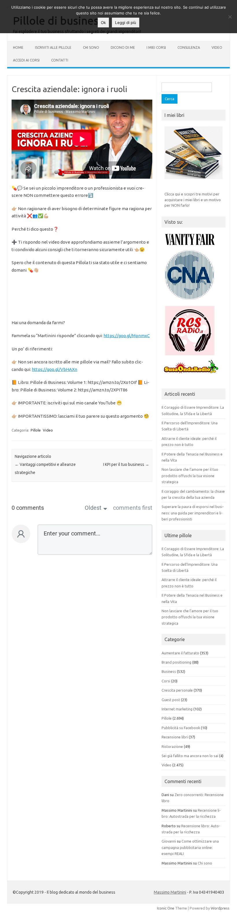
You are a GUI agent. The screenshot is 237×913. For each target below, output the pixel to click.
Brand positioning (176, 662)
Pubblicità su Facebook (181, 728)
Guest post (171, 700)
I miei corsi (156, 47)
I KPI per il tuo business (126, 464)
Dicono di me (123, 47)
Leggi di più (125, 22)
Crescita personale (177, 690)
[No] (230, 17)
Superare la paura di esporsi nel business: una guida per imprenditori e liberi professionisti (193, 513)
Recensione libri (175, 737)
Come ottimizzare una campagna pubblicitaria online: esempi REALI (190, 847)
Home (18, 47)
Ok (103, 22)
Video (217, 47)
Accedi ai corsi (26, 60)
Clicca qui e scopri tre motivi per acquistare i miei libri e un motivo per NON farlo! (192, 200)
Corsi (166, 681)
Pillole (36, 430)
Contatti (59, 60)
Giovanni (169, 841)
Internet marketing (177, 709)
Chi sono (91, 47)
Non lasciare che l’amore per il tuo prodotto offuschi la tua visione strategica (190, 475)
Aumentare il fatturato (180, 653)
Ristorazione (172, 746)
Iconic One (165, 908)
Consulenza (188, 47)
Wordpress (220, 908)
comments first (132, 508)
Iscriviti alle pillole (53, 47)
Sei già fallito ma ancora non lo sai (190, 756)
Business (169, 671)
